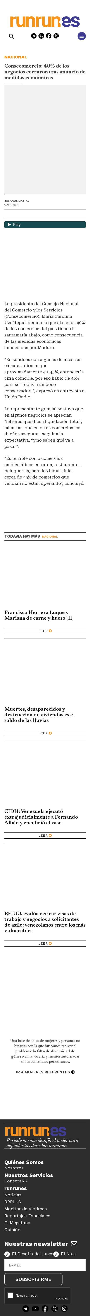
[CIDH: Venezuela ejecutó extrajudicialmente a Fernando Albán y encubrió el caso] (45, 776)
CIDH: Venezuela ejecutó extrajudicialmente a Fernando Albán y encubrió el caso (41, 817)
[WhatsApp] (41, 36)
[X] (56, 36)
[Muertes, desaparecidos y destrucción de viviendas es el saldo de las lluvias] (45, 674)
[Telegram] (34, 36)
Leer (43, 631)
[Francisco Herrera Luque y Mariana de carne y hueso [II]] (45, 577)
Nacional (15, 57)
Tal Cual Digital (16, 200)
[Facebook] (48, 36)
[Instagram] (64, 1309)
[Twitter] (54, 1309)
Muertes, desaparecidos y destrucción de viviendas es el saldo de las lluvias (39, 715)
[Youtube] (35, 1309)
